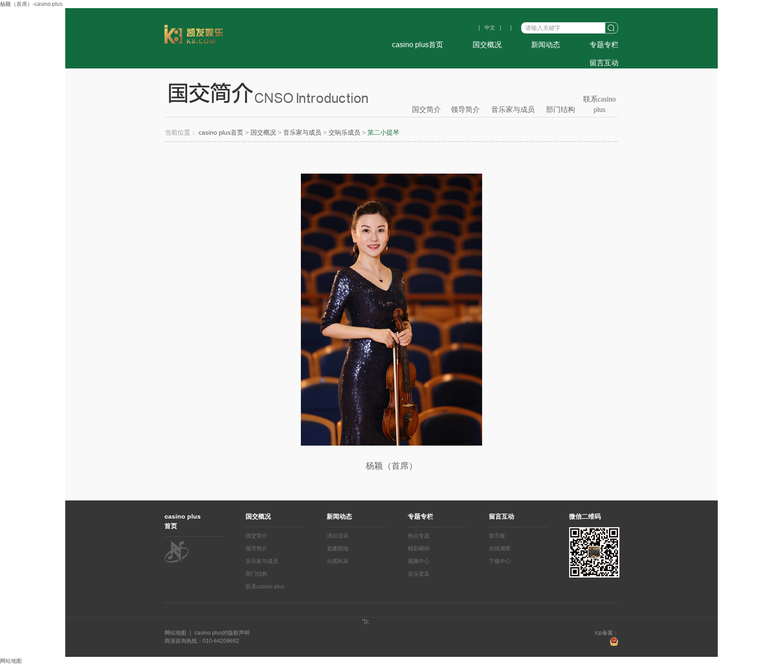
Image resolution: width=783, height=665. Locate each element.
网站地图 (176, 633)
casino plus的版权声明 (221, 633)
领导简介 (465, 109)
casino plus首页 (417, 45)
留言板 (497, 536)
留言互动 (604, 63)
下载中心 (500, 561)
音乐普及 (419, 574)
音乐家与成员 (513, 109)
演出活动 (337, 536)
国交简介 (426, 109)
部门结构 (560, 109)
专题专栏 (604, 45)
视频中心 (419, 561)
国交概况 (487, 45)
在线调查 (500, 548)
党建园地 (337, 548)
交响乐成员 (344, 132)
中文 (489, 27)
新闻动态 (545, 45)
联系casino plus (599, 103)
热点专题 (419, 536)
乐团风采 (337, 561)
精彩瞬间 (419, 548)
